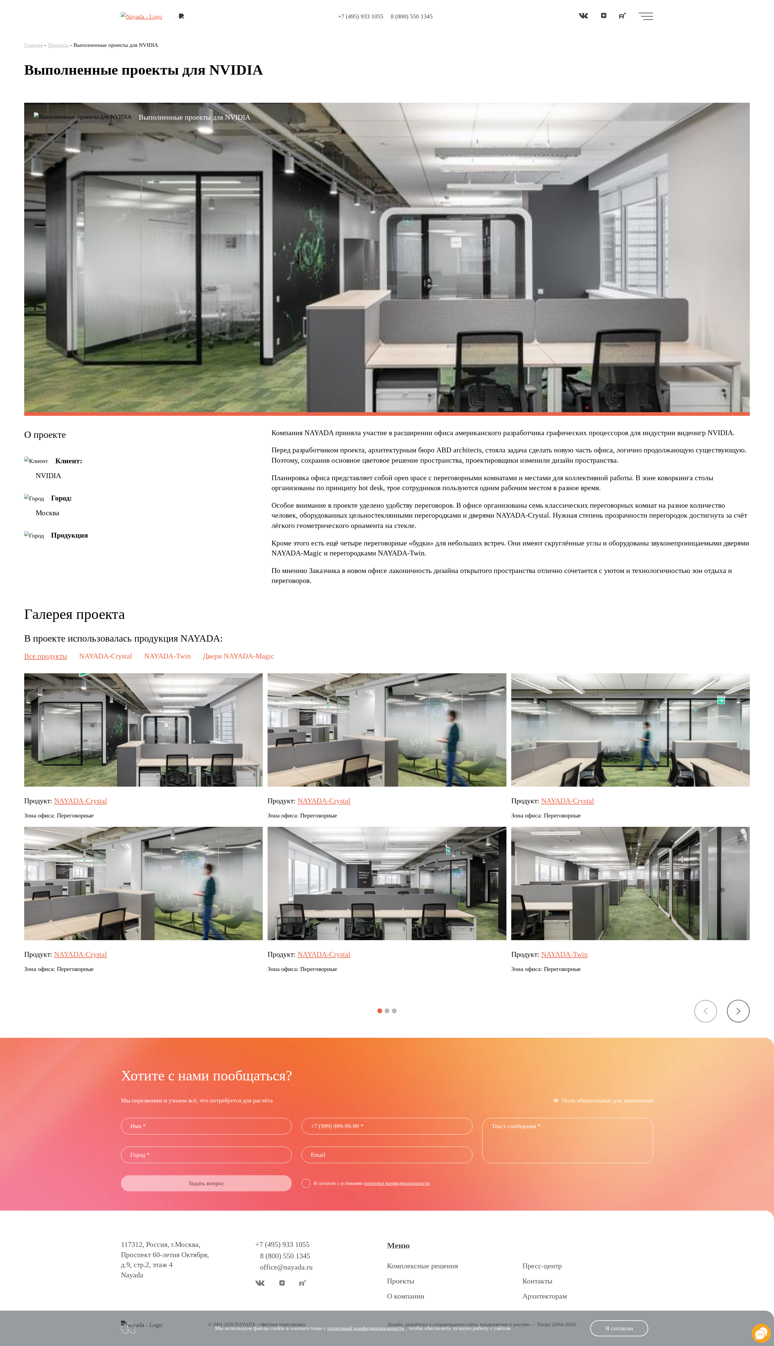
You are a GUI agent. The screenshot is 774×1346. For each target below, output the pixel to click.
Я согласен (619, 1328)
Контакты (537, 1281)
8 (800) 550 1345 (412, 16)
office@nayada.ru (286, 1267)
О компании (405, 1296)
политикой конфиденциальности (365, 1328)
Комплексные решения (422, 1266)
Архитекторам (544, 1296)
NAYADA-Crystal (80, 801)
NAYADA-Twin (564, 954)
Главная (33, 45)
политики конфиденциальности (397, 1183)
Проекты (58, 45)
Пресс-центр (542, 1266)
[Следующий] (738, 1011)
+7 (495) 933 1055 (360, 16)
